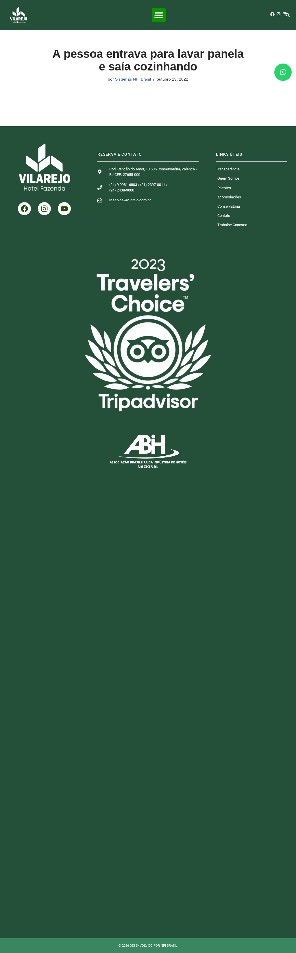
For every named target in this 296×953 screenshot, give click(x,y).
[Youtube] (64, 208)
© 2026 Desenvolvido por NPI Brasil (148, 946)
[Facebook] (272, 14)
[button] (159, 15)
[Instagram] (278, 14)
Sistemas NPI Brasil (133, 79)
